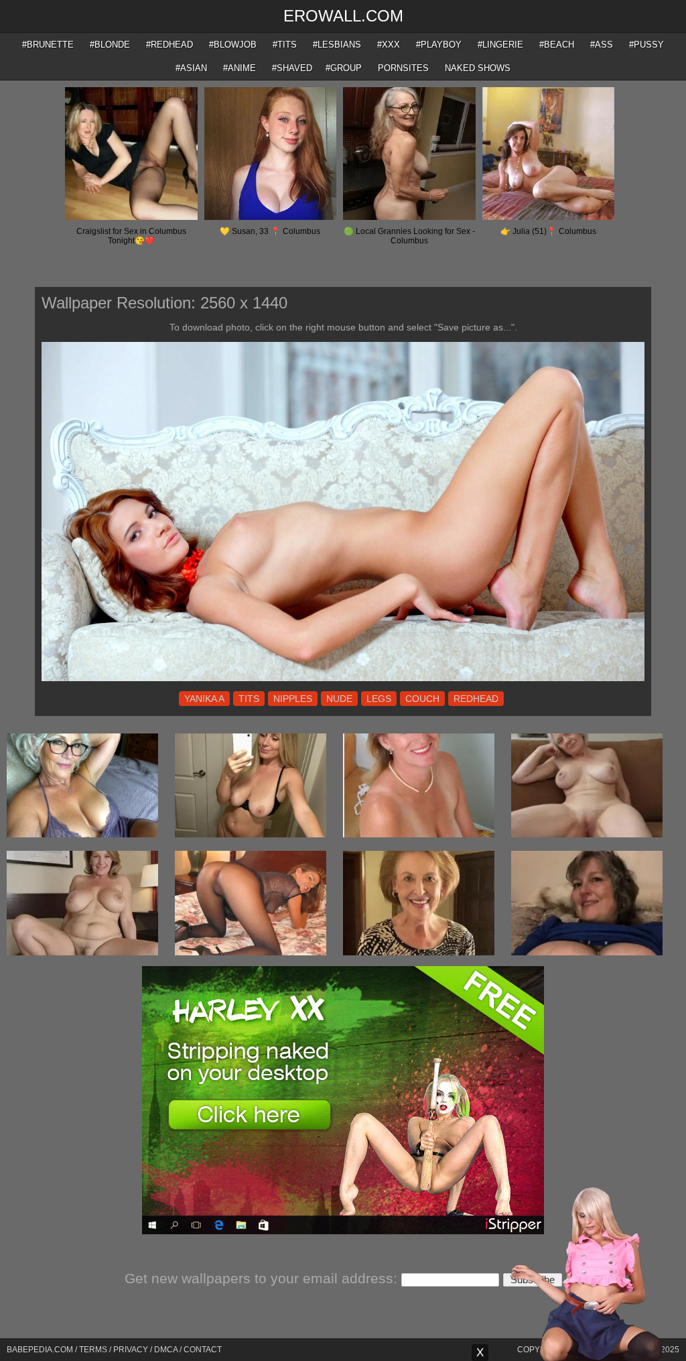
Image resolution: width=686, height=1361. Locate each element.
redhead (476, 698)
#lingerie (500, 45)
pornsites (403, 68)
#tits (285, 45)
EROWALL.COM (343, 16)
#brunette (48, 45)
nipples (292, 698)
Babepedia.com (40, 1349)
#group (344, 68)
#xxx (388, 45)
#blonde (110, 45)
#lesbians (337, 45)
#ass (601, 45)
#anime (239, 68)
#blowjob (233, 45)
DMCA (166, 1349)
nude (339, 698)
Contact (203, 1349)
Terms (93, 1349)
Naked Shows (477, 68)
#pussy (646, 45)
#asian (191, 68)
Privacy (130, 1349)
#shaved (292, 68)
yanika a (204, 698)
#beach (556, 45)
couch (422, 698)
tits (248, 698)
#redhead (169, 45)
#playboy (439, 45)
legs (378, 698)
